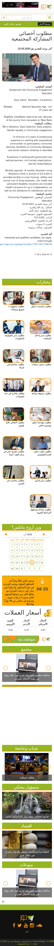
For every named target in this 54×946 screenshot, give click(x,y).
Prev (5, 668)
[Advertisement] (27, 715)
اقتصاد (26, 826)
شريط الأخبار (45, 24)
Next (48, 668)
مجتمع (26, 649)
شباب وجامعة (26, 748)
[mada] (20, 7)
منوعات (26, 864)
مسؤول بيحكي (26, 787)
